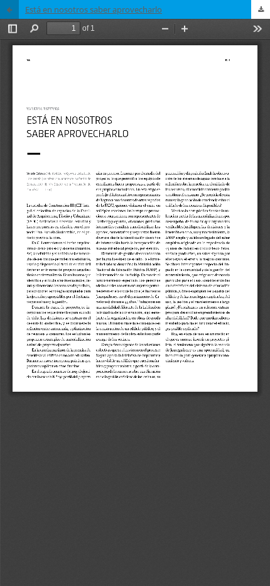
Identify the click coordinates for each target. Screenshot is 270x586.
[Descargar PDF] (260, 9)
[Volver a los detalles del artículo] (9, 9)
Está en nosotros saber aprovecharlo (93, 9)
